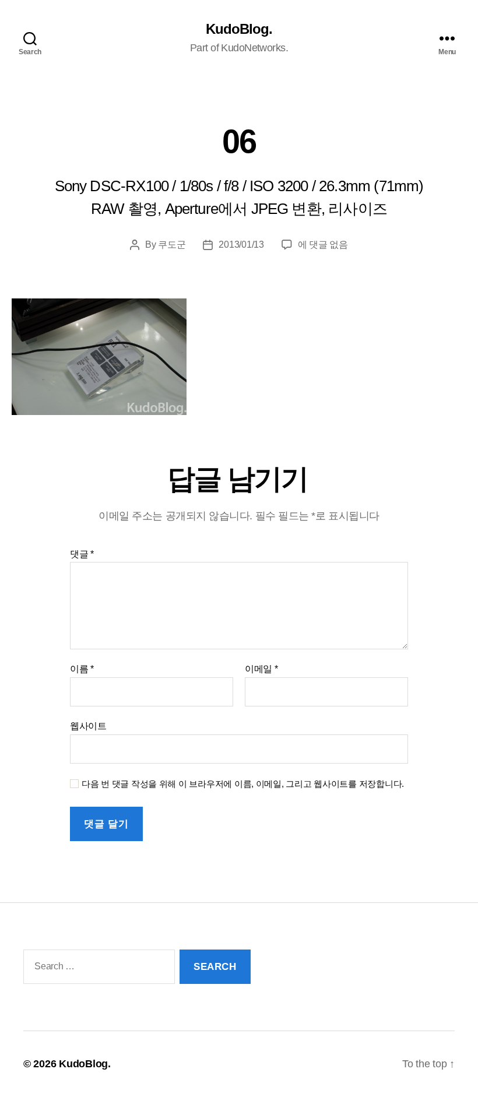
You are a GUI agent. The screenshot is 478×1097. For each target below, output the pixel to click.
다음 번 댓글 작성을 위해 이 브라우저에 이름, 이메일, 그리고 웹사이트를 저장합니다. (243, 784)
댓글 (82, 554)
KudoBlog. (239, 29)
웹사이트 (88, 726)
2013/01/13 (241, 244)
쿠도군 (171, 244)
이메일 (261, 669)
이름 (82, 669)
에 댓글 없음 (323, 244)
